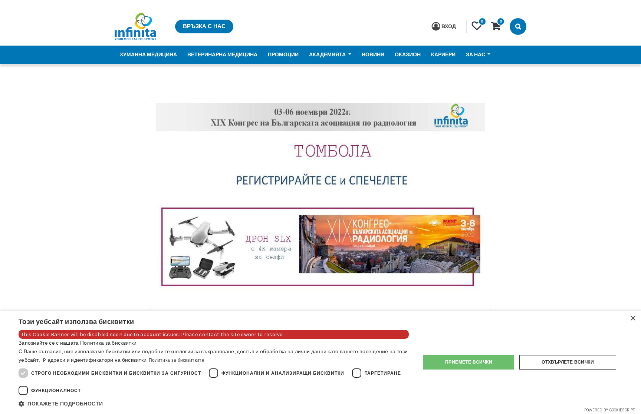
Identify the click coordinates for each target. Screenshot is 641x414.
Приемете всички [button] (468, 362)
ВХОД (448, 26)
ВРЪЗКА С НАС (204, 26)
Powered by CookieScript (609, 410)
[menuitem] (148, 55)
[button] (214, 403)
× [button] (632, 318)
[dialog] (320, 362)
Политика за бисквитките (176, 360)
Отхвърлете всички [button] (568, 362)
